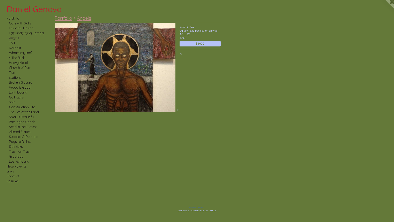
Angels (14, 38)
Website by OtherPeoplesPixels (197, 210)
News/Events (16, 166)
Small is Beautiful (21, 117)
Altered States (20, 132)
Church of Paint (20, 68)
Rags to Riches (20, 142)
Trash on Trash (20, 151)
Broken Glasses (20, 82)
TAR (12, 43)
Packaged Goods (22, 122)
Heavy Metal (18, 63)
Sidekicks (16, 147)
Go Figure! (16, 97)
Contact (13, 176)
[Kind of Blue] (115, 67)
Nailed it (15, 48)
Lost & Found (19, 161)
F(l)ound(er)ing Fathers (26, 33)
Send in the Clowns (23, 127)
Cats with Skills (20, 23)
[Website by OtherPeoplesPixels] (386, 8)
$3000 (200, 43)
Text (12, 73)
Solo (12, 102)
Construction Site (22, 107)
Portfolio (13, 18)
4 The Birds (17, 58)
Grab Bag (16, 156)
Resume (13, 181)
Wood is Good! (20, 87)
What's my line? (20, 53)
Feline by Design (21, 28)
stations (15, 77)
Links (10, 171)
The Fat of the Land (24, 112)
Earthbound (18, 92)
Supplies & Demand (23, 137)
